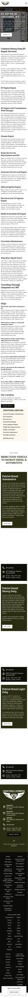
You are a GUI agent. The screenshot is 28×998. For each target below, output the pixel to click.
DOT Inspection (7, 417)
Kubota (20, 969)
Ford (18, 939)
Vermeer (20, 964)
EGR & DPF (8, 876)
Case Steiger (20, 975)
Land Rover (9, 939)
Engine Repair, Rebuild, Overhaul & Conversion (8, 880)
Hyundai (9, 923)
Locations (8, 959)
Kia (18, 920)
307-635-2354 (10, 568)
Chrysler (19, 917)
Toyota (9, 936)
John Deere (20, 982)
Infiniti (9, 925)
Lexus (18, 925)
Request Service (8, 406)
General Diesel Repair (9, 422)
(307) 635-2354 (14, 992)
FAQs (8, 970)
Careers (8, 973)
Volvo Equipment (20, 966)
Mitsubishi (9, 931)
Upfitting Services (8, 438)
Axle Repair (8, 859)
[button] (25, 3)
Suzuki (9, 928)
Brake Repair (8, 862)
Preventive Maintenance (10, 432)
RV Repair (19, 892)
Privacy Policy (8, 975)
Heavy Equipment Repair (10, 424)
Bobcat (20, 972)
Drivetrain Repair (8, 873)
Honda (18, 933)
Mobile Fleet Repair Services (11, 427)
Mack (9, 941)
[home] (5, 3)
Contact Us (6, 34)
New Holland (20, 958)
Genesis (9, 920)
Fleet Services (7, 419)
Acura (18, 923)
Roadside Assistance (9, 435)
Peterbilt (18, 947)
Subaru (18, 928)
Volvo (18, 941)
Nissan (9, 933)
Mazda (18, 931)
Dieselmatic (14, 846)
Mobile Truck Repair (9, 430)
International (18, 944)
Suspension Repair (8, 906)
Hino (9, 947)
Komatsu (20, 961)
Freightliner (9, 949)
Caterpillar (19, 984)
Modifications (8, 894)
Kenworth (9, 944)
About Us (8, 957)
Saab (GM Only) (18, 936)
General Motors (9, 917)
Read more (7, 523)
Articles (8, 965)
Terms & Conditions (8, 978)
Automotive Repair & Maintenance (13, 414)
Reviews (8, 962)
